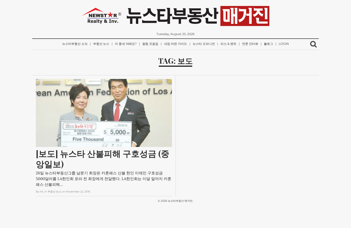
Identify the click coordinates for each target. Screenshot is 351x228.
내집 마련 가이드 (175, 44)
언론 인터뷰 (250, 44)
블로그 (268, 44)
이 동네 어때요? (126, 44)
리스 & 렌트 (228, 44)
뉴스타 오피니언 (204, 44)
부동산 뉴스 (101, 44)
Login (284, 44)
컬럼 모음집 (150, 44)
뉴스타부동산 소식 (75, 44)
